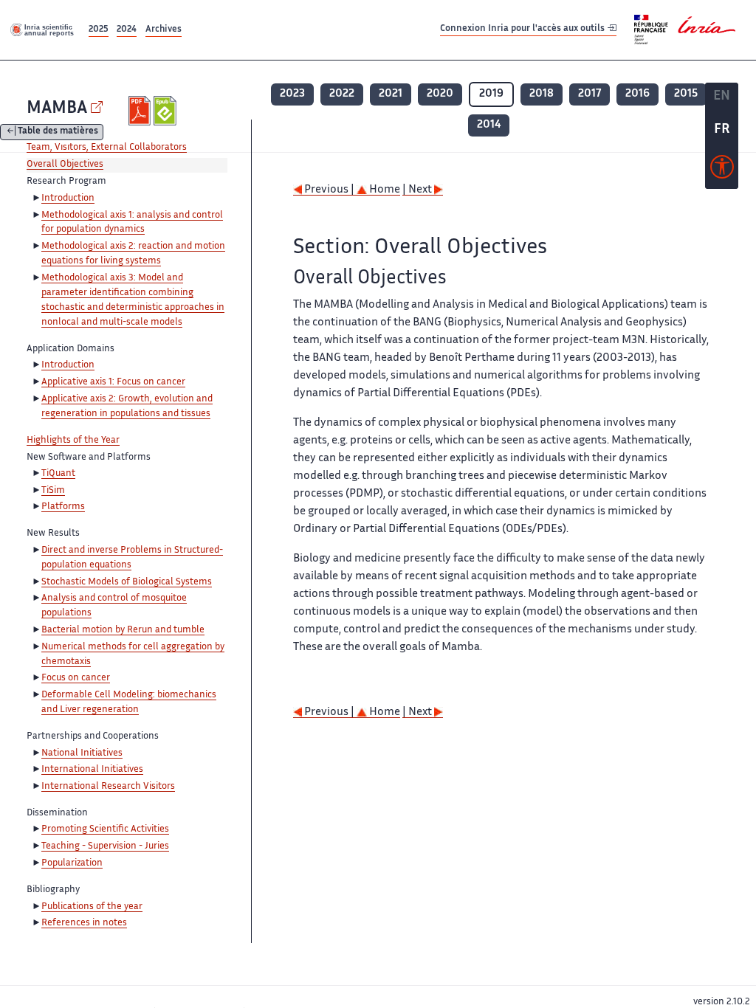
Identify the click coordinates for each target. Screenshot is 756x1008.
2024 (127, 30)
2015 (686, 94)
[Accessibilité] (722, 170)
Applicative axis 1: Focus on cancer (113, 382)
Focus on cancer (75, 678)
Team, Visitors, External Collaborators (107, 147)
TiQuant (58, 473)
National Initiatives (82, 753)
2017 (589, 94)
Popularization (72, 863)
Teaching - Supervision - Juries (105, 846)
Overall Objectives (65, 164)
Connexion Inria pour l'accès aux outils (523, 29)
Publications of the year (91, 906)
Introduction (67, 198)
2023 (292, 94)
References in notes (84, 923)
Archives (163, 30)
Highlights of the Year (73, 440)
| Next (418, 190)
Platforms (63, 507)
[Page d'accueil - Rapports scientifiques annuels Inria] (43, 29)
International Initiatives (92, 769)
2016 (637, 94)
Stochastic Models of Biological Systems (126, 582)
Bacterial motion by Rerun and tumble (123, 630)
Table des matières (58, 132)
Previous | (329, 190)
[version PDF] (141, 110)
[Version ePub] (166, 110)
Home (383, 190)
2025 (99, 30)
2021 (390, 94)
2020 (440, 94)
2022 (341, 94)
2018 (541, 94)
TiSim (53, 490)
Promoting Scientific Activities (105, 829)
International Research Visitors (108, 786)
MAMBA (57, 109)
